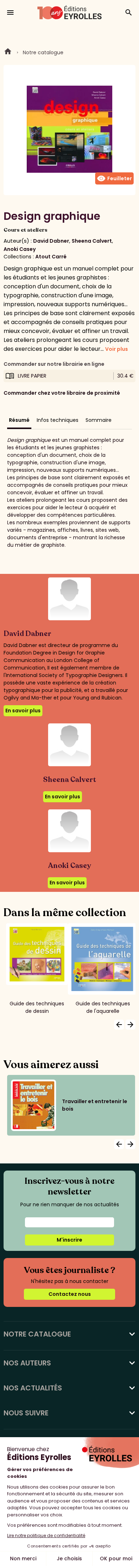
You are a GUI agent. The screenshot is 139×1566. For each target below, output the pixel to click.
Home (8, 52)
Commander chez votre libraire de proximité (62, 392)
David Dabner (51, 240)
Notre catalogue (43, 52)
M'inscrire (69, 1239)
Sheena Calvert (92, 240)
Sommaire (99, 420)
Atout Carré (51, 256)
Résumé (19, 420)
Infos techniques (57, 420)
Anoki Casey (20, 249)
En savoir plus (23, 710)
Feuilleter (114, 178)
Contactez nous (69, 1294)
